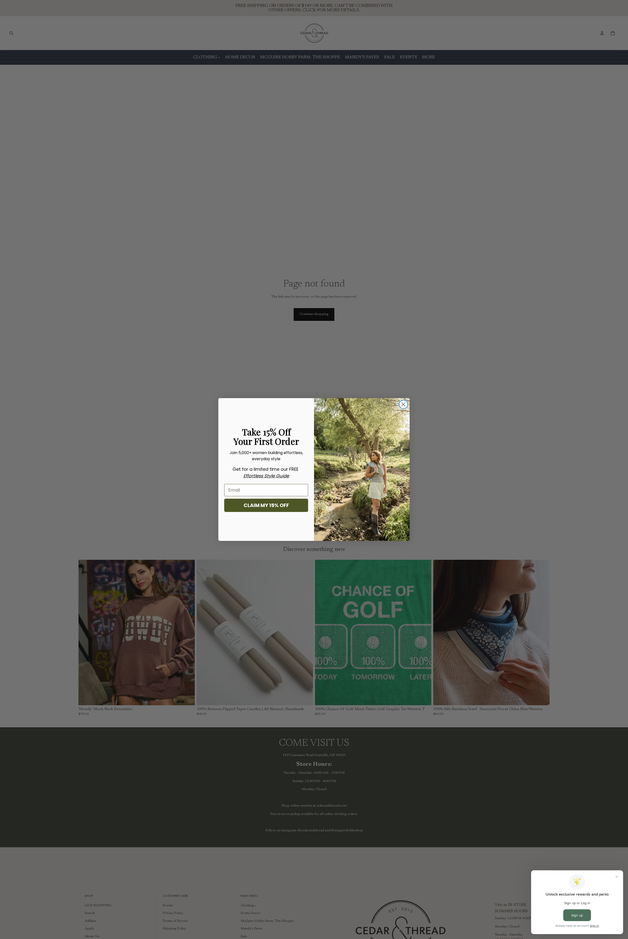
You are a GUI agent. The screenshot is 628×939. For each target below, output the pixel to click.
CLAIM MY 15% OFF (266, 505)
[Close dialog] (403, 404)
